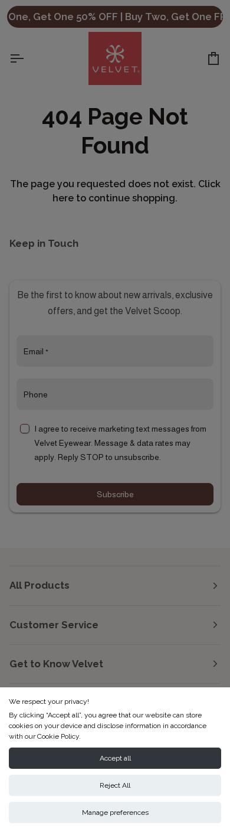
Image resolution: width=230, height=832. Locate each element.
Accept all (115, 758)
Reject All (115, 785)
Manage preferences (115, 812)
